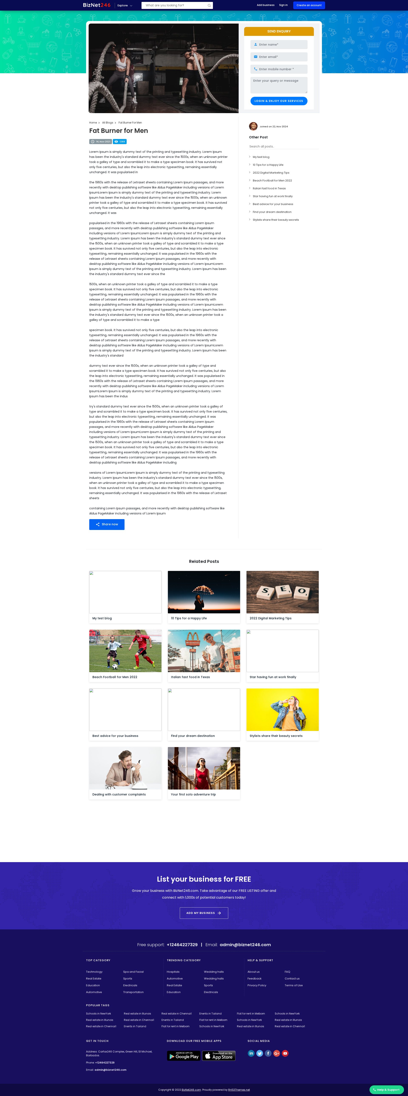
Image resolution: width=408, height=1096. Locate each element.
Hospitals (173, 972)
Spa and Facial (133, 972)
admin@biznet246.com (110, 1070)
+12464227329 (105, 1062)
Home (93, 122)
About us (254, 972)
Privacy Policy (257, 985)
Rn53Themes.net (239, 1090)
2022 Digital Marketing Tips (271, 173)
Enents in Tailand (210, 1013)
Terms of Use (294, 985)
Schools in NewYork (98, 1013)
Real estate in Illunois (137, 1013)
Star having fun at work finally (273, 196)
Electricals (130, 985)
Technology (94, 972)
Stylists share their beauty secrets (276, 220)
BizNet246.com (191, 1090)
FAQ (287, 972)
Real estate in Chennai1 (177, 1013)
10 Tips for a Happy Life (268, 165)
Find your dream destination (272, 212)
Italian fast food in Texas (269, 188)
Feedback (255, 979)
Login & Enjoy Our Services (279, 101)
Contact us (292, 979)
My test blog (261, 157)
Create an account (309, 5)
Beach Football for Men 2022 (272, 180)
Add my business (204, 913)
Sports (127, 979)
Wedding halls (214, 972)
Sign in (283, 5)
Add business (266, 5)
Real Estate (93, 979)
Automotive (94, 992)
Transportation (133, 992)
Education (93, 985)
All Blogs (107, 122)
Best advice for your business (273, 204)
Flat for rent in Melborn (251, 1013)
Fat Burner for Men (130, 122)
